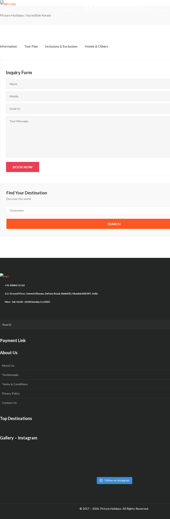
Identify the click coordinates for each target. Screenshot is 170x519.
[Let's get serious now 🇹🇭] (37, 451)
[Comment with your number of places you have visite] (37, 462)
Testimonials (10, 375)
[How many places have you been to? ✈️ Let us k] (113, 462)
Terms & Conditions (15, 384)
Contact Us (9, 402)
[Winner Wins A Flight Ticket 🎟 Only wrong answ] (113, 451)
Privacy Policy (10, 393)
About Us (8, 365)
